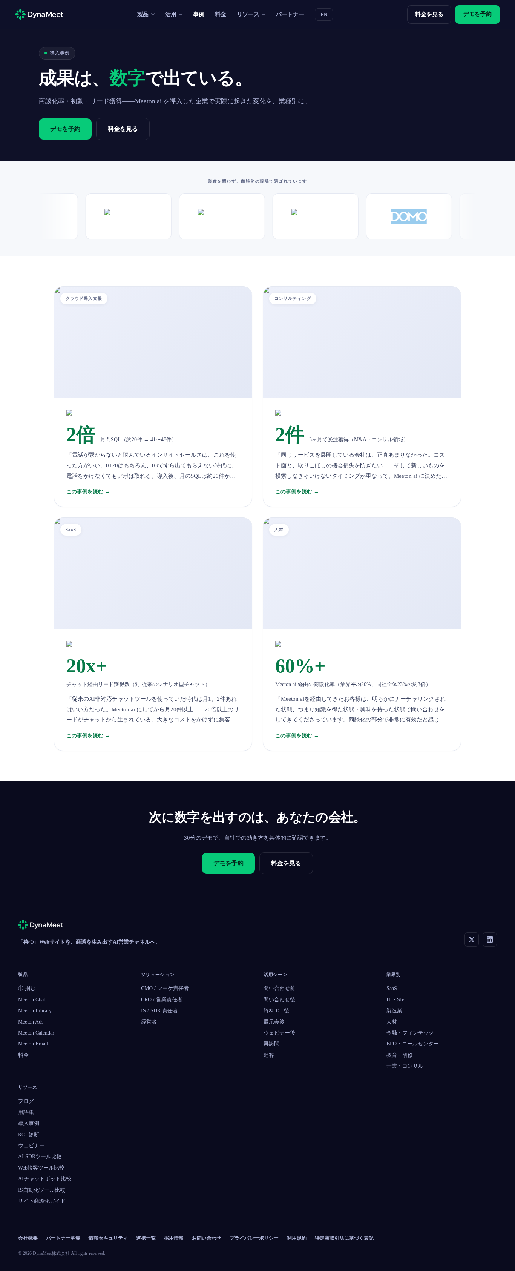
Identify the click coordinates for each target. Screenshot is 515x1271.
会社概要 (28, 1238)
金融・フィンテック (410, 1033)
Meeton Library (35, 1010)
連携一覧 (146, 1238)
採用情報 (174, 1238)
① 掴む (26, 988)
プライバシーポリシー (254, 1238)
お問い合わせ (206, 1238)
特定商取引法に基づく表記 (344, 1238)
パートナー (290, 14)
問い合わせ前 (279, 988)
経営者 (149, 1022)
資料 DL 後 (276, 1010)
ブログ (26, 1101)
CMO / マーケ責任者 (165, 988)
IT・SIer (396, 999)
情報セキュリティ (108, 1238)
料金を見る (429, 14)
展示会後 (274, 1022)
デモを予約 (477, 14)
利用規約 (297, 1238)
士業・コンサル (404, 1066)
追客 (269, 1055)
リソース (248, 14)
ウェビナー (31, 1145)
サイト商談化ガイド (42, 1201)
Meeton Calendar (36, 1033)
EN (323, 14)
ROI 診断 (28, 1134)
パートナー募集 (63, 1238)
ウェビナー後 (279, 1033)
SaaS (391, 988)
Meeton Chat (31, 999)
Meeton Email (33, 1044)
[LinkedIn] (490, 939)
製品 (143, 14)
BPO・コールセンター (412, 1044)
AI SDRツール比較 (40, 1156)
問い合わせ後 (279, 999)
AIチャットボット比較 (44, 1179)
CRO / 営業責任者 (161, 999)
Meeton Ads (30, 1022)
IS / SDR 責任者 (159, 1010)
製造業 (394, 1010)
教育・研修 (399, 1055)
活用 (170, 14)
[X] (471, 939)
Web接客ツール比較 (41, 1168)
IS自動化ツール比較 (41, 1190)
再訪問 (271, 1044)
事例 (198, 14)
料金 (220, 14)
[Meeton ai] (40, 926)
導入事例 (28, 1123)
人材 (391, 1022)
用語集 (26, 1112)
